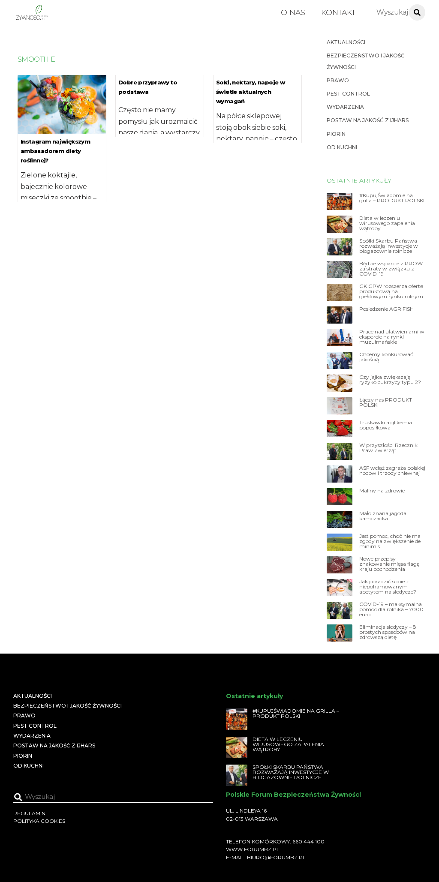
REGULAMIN (29, 813)
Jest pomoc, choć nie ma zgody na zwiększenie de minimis (390, 541)
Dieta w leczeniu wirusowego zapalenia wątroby (387, 223)
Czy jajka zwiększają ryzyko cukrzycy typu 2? (390, 380)
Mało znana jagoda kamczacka (382, 516)
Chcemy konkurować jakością (386, 357)
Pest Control (348, 93)
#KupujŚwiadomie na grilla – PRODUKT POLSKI (391, 198)
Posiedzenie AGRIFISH (386, 309)
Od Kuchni (342, 147)
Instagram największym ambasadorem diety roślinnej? (55, 151)
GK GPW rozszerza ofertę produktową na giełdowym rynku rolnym (391, 291)
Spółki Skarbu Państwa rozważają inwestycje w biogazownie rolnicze (388, 246)
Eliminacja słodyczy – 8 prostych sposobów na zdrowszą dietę (387, 632)
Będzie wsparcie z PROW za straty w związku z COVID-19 (391, 268)
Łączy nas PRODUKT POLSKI (385, 402)
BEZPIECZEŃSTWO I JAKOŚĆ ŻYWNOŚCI (67, 705)
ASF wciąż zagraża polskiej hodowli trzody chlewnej (392, 470)
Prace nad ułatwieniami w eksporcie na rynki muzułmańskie (391, 337)
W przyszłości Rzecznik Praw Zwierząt (388, 448)
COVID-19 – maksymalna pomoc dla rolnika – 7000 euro (391, 609)
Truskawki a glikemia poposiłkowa (385, 425)
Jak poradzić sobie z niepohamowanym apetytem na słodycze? (387, 586)
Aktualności (346, 42)
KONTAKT (338, 12)
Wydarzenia (345, 107)
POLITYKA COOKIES (39, 821)
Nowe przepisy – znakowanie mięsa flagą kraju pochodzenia (389, 564)
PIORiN (336, 134)
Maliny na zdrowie (382, 490)
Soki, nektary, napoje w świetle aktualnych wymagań (250, 92)
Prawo (338, 80)
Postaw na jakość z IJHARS (368, 120)
